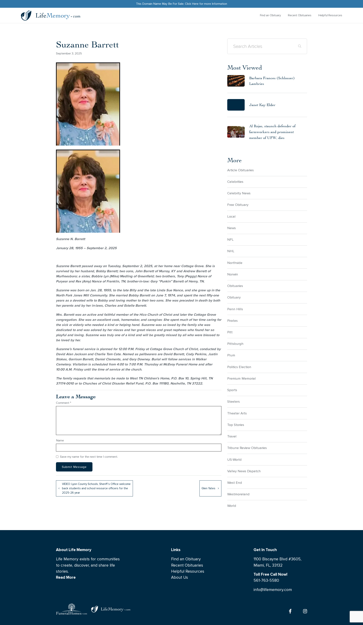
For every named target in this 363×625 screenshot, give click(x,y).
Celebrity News (239, 193)
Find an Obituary (270, 15)
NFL (230, 239)
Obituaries (235, 286)
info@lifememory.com (273, 589)
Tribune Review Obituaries (247, 448)
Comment (63, 403)
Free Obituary (237, 205)
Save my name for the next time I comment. (89, 456)
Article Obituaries (240, 170)
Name (60, 440)
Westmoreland (238, 494)
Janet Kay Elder (262, 104)
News (231, 228)
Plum (231, 355)
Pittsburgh (235, 344)
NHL (230, 251)
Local (231, 216)
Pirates (232, 321)
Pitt (230, 332)
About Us (179, 577)
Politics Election (239, 367)
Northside (234, 263)
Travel (232, 436)
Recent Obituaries (299, 15)
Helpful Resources (330, 15)
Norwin (232, 274)
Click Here (192, 3)
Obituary (234, 297)
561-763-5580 (266, 580)
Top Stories (235, 425)
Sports (232, 390)
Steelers (233, 401)
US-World (234, 460)
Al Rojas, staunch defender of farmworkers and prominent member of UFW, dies (272, 131)
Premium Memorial (241, 378)
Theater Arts (237, 413)
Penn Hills (235, 309)
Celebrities (235, 182)
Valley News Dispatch (244, 471)
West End (234, 483)
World (231, 506)
